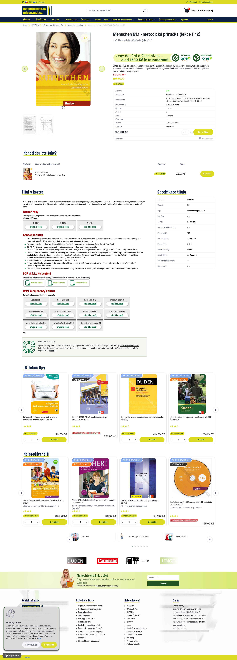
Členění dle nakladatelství (121, 19)
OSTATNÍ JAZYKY (71, 19)
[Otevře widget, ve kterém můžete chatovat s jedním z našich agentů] (11, 656)
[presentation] (25, 69)
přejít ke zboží (36, 227)
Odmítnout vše (31, 645)
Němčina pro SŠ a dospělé (53, 25)
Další (209, 19)
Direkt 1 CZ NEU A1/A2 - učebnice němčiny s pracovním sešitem (89, 418)
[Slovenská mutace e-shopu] (35, 2)
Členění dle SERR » (145, 19)
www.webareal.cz (27, 657)
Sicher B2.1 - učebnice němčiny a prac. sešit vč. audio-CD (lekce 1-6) (94, 501)
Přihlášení (193, 2)
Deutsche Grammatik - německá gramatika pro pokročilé (140, 501)
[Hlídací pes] (189, 138)
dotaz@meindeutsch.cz (129, 346)
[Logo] (37, 10)
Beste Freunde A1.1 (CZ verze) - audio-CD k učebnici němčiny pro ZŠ (191, 503)
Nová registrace (207, 2)
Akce (106, 19)
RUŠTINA (55, 19)
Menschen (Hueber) (75, 25)
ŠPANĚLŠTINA (41, 19)
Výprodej (184, 19)
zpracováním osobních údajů (107, 586)
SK (31, 2)
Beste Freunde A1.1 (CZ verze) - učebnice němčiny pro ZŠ (43, 501)
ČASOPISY (85, 19)
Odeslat (163, 584)
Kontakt (42, 2)
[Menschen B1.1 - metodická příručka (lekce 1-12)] (63, 69)
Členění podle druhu (167, 19)
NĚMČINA (26, 19)
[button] (132, 546)
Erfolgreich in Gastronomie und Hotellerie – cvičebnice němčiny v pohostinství (41, 418)
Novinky (98, 19)
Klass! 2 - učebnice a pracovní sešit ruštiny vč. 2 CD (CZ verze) (191, 418)
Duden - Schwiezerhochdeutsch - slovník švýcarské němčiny (142, 418)
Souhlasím (49, 645)
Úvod (25, 25)
